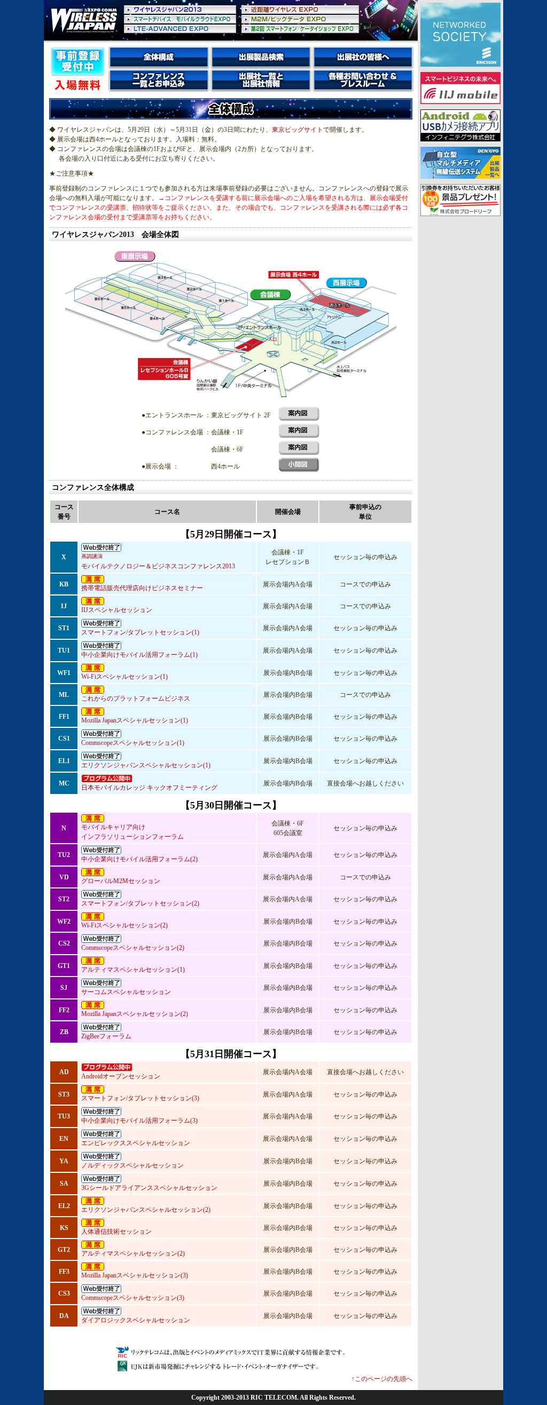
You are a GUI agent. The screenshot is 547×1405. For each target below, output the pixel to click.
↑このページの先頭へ (381, 1379)
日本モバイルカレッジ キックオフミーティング (149, 787)
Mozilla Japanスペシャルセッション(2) (134, 1014)
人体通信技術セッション (116, 1231)
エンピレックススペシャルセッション (135, 1143)
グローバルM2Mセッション (120, 881)
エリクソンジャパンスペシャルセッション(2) (145, 1209)
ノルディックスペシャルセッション (132, 1165)
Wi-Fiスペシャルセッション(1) (124, 676)
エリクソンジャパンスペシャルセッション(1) (145, 765)
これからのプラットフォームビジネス (135, 698)
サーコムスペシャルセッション (126, 992)
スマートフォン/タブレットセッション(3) (140, 1098)
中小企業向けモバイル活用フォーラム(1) (139, 654)
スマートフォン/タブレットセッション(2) (140, 903)
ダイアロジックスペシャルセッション (135, 1320)
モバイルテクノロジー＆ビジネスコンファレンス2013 (158, 561)
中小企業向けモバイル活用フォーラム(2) (139, 859)
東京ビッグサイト (297, 129)
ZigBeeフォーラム (106, 1036)
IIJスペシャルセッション (116, 610)
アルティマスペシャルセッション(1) (133, 969)
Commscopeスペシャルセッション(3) (132, 1297)
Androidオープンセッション (120, 1076)
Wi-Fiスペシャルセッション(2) (124, 925)
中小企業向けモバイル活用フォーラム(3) (139, 1120)
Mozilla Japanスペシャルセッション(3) (134, 1275)
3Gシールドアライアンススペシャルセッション (149, 1188)
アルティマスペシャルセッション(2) (133, 1253)
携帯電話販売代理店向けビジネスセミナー (142, 588)
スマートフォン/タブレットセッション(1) (140, 632)
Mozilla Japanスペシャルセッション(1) (134, 720)
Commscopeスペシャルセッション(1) (132, 743)
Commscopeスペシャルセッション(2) (132, 947)
